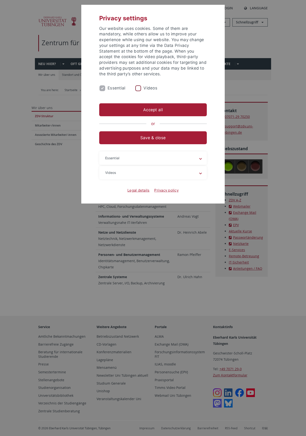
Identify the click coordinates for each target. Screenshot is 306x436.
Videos (150, 88)
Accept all (153, 109)
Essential (116, 88)
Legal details (138, 190)
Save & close (153, 137)
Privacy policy (166, 190)
